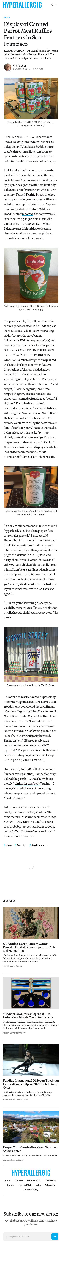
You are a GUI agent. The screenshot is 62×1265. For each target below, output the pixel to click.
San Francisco (39, 845)
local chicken (40, 457)
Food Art (21, 845)
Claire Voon (20, 65)
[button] (33, 1180)
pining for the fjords (27, 783)
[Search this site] (52, 4)
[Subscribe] (54, 1236)
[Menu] (57, 4)
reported (27, 214)
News (7, 17)
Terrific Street (34, 194)
